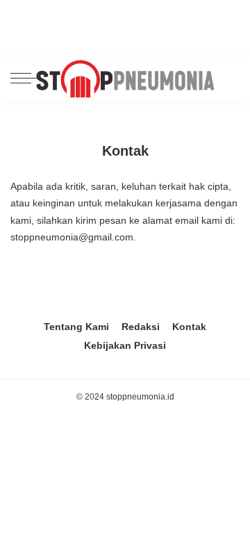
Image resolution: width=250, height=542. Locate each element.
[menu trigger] (27, 78)
